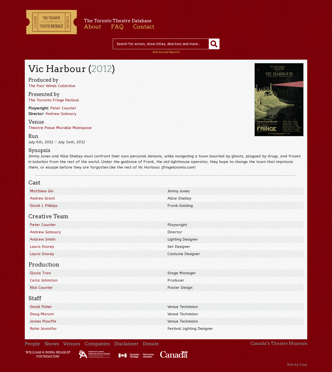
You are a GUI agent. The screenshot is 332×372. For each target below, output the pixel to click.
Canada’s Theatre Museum (278, 343)
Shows (51, 344)
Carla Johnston (43, 280)
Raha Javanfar (43, 328)
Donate (151, 344)
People (32, 344)
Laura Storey (42, 246)
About (92, 26)
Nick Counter (41, 287)
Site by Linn (297, 364)
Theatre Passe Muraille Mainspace (60, 128)
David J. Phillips (44, 205)
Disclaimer (126, 344)
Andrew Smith (42, 239)
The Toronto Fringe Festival (53, 100)
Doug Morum (42, 314)
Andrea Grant (42, 198)
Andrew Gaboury (60, 114)
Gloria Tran (40, 273)
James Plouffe (43, 321)
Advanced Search (166, 52)
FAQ (117, 26)
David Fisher (41, 307)
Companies (97, 344)
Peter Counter (63, 108)
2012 (101, 68)
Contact (143, 26)
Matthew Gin (41, 191)
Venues (71, 344)
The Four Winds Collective (51, 86)
